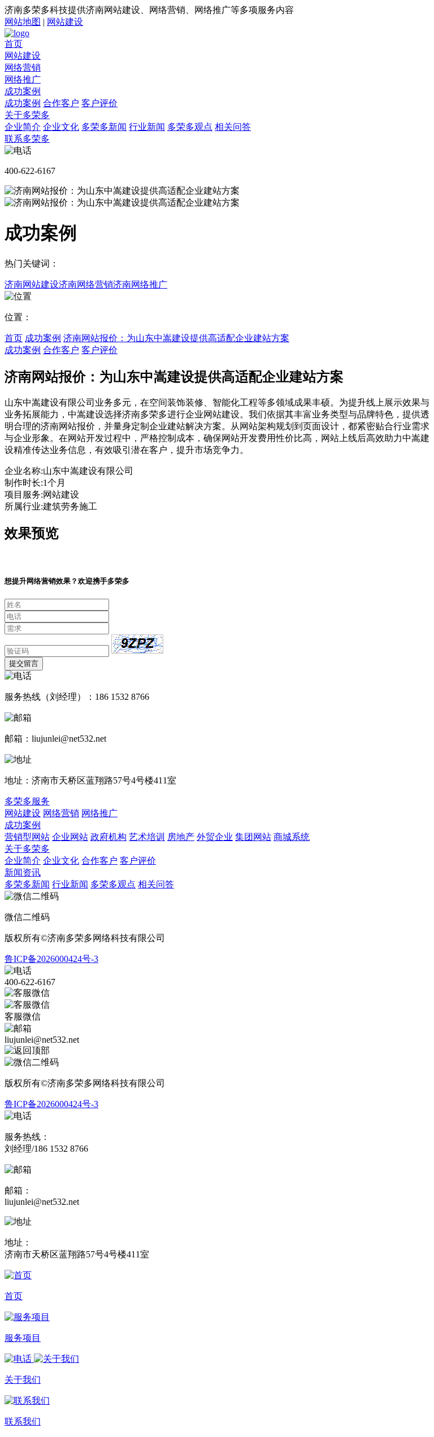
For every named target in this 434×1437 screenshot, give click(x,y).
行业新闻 (147, 127)
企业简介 (23, 127)
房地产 (180, 837)
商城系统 (292, 837)
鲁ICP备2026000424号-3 (51, 959)
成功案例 (23, 91)
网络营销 (23, 67)
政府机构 (108, 837)
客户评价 (99, 103)
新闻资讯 (23, 872)
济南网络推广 (140, 284)
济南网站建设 (32, 284)
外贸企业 (215, 837)
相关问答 (233, 127)
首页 (14, 44)
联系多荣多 (27, 138)
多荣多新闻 (104, 127)
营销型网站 (27, 837)
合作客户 (61, 103)
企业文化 (61, 127)
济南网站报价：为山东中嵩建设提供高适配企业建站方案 (176, 338)
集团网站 (253, 837)
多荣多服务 (27, 801)
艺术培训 (147, 837)
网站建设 (65, 22)
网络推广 (23, 79)
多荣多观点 (189, 127)
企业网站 (70, 837)
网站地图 (23, 22)
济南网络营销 (86, 284)
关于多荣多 (27, 115)
